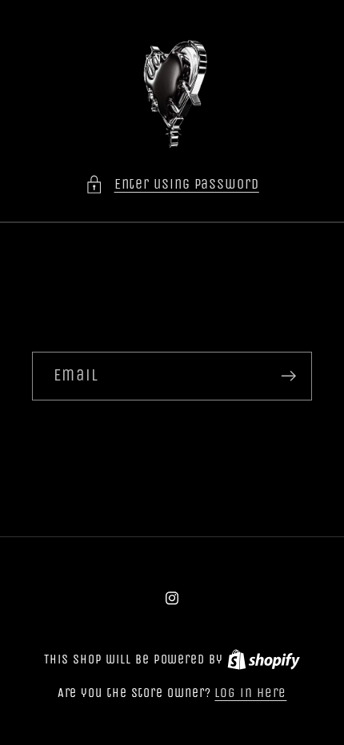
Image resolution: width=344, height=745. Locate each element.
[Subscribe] (288, 376)
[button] (172, 184)
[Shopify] (263, 659)
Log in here (250, 692)
